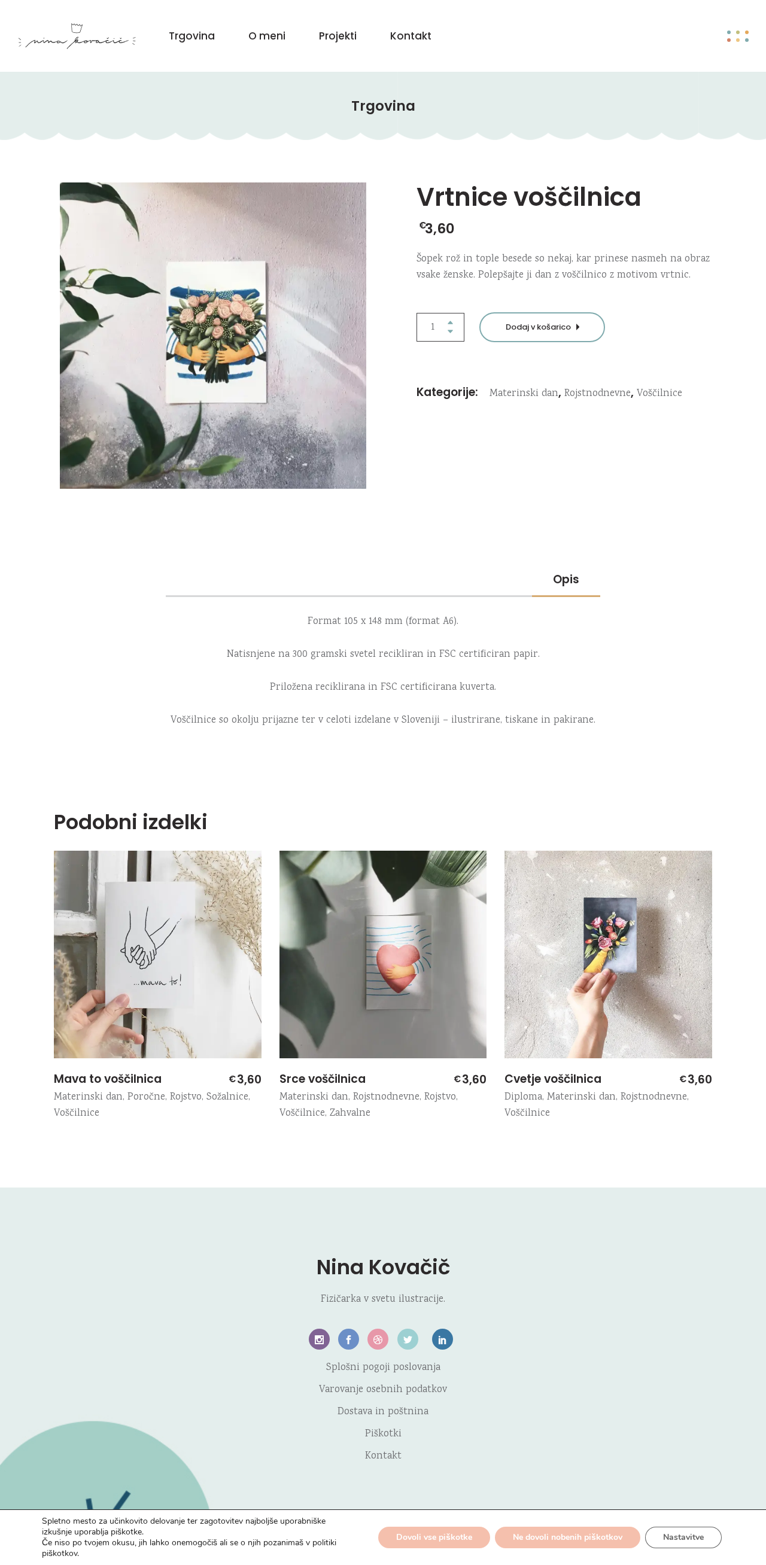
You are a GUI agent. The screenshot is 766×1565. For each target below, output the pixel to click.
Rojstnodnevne (597, 393)
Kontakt (383, 1456)
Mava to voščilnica (108, 1079)
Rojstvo (186, 1097)
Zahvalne (350, 1113)
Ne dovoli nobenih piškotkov (567, 1537)
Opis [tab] (566, 579)
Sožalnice (227, 1097)
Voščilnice (659, 393)
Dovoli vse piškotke (434, 1537)
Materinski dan (524, 393)
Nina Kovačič (383, 1267)
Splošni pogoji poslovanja (383, 1367)
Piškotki (383, 1434)
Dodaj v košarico (538, 327)
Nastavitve (683, 1537)
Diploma (523, 1097)
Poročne (146, 1097)
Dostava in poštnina (383, 1412)
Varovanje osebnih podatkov (383, 1390)
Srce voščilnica (322, 1079)
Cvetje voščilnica (552, 1079)
